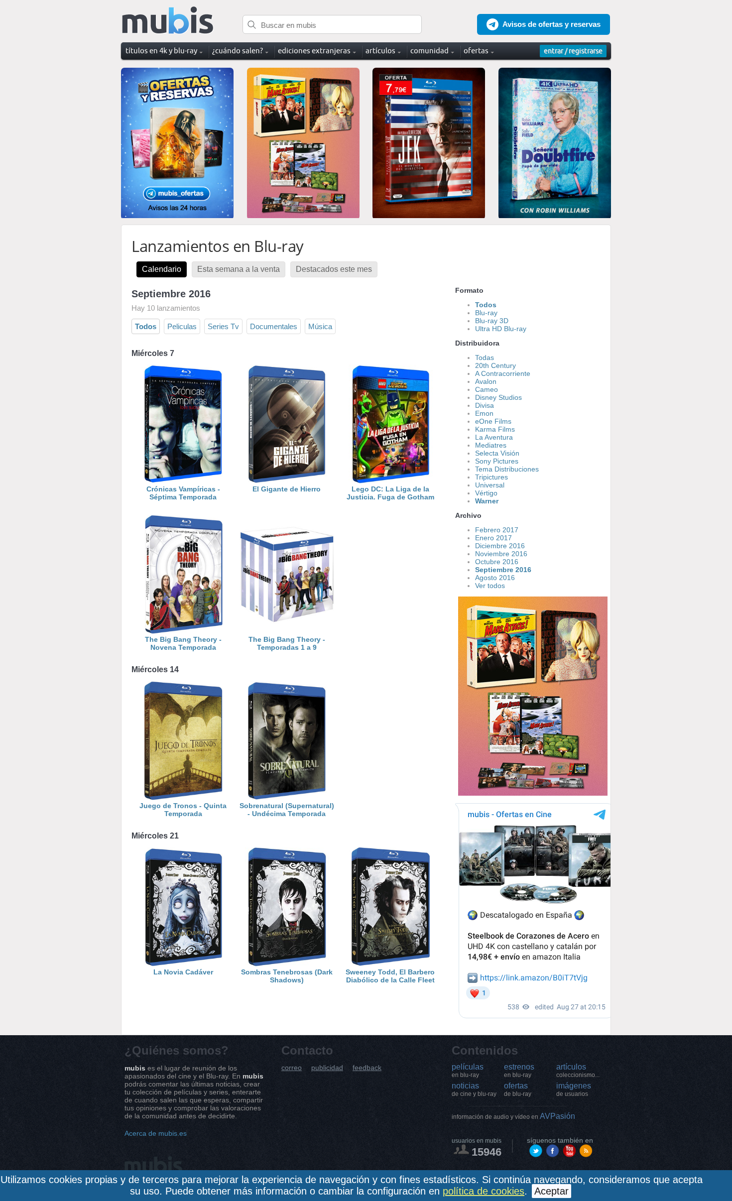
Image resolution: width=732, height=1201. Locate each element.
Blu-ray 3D (491, 321)
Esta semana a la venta (238, 269)
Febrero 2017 (496, 530)
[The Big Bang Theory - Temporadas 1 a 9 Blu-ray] (287, 631)
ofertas (517, 1089)
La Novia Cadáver (183, 972)
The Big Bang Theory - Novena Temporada (183, 643)
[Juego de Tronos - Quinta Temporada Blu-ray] (183, 798)
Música (320, 326)
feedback (367, 1068)
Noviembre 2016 (501, 554)
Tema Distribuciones (507, 469)
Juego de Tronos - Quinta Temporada (183, 810)
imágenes (573, 1089)
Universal (489, 485)
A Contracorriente (502, 373)
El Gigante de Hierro (286, 489)
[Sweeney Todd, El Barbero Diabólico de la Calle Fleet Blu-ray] (390, 964)
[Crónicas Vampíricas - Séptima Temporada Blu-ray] (183, 481)
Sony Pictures (496, 461)
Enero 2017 (493, 538)
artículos (578, 1071)
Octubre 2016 (496, 562)
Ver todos (490, 586)
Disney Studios (498, 397)
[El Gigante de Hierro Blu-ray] (287, 481)
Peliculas (182, 326)
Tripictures (491, 477)
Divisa (484, 405)
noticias (474, 1089)
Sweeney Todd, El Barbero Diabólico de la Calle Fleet (390, 976)
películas (468, 1071)
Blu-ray (486, 313)
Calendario (161, 269)
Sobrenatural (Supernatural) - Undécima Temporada (287, 810)
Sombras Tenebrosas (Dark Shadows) (287, 976)
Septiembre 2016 (503, 570)
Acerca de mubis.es (155, 1133)
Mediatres (490, 445)
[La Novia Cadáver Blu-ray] (183, 964)
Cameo (486, 389)
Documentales (273, 326)
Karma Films (495, 429)
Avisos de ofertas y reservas (551, 24)
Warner (486, 501)
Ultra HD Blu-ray (500, 329)
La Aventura (494, 437)
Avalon (485, 381)
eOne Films (493, 421)
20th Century (495, 365)
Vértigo (486, 493)
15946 (486, 1152)
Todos (145, 326)
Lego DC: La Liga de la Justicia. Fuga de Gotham (390, 493)
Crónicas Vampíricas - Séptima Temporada (183, 493)
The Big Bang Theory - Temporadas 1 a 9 (286, 643)
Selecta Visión (497, 453)
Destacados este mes (334, 269)
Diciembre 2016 (500, 546)
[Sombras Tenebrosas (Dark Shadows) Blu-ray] (287, 964)
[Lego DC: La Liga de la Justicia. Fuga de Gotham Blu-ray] (390, 481)
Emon (484, 413)
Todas (484, 357)
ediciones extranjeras (314, 50)
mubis (168, 20)
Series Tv (223, 326)
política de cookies (483, 1191)
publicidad (327, 1068)
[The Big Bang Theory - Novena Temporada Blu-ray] (183, 631)
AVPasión (513, 1116)
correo (291, 1068)
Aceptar (551, 1191)
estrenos (519, 1071)
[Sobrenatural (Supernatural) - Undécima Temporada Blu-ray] (287, 798)
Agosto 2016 (495, 578)
